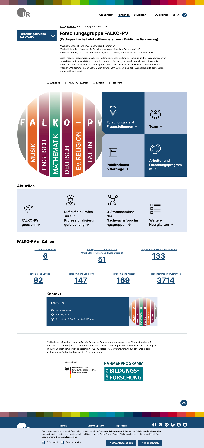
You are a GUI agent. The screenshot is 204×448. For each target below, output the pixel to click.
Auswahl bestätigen (121, 443)
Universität (106, 14)
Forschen (124, 14)
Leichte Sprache (96, 425)
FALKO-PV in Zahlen (78, 83)
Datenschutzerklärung (66, 437)
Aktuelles (55, 83)
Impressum (121, 425)
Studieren (140, 14)
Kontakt (100, 83)
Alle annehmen (150, 443)
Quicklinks (161, 14)
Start (62, 26)
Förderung (117, 83)
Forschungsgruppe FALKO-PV (93, 26)
